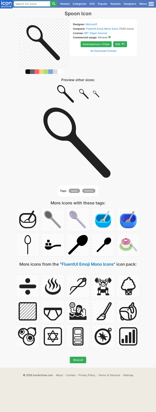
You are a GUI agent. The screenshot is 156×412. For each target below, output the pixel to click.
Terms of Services (109, 375)
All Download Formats (103, 50)
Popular (102, 3)
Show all (78, 359)
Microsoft (91, 24)
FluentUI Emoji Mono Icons (102, 28)
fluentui (89, 190)
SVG (92, 3)
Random (115, 3)
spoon (74, 190)
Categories (79, 3)
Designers (130, 3)
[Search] (53, 4)
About (59, 375)
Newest (65, 3)
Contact (71, 375)
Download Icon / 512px (96, 44)
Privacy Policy (87, 375)
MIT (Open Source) (95, 33)
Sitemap (128, 375)
